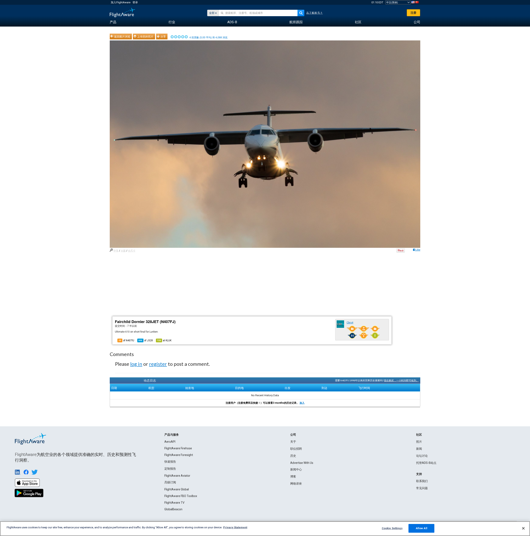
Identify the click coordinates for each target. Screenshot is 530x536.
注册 (413, 12)
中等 (115, 250)
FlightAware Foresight (178, 455)
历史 (293, 455)
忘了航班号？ (314, 12)
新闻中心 (296, 469)
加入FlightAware (120, 2)
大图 (123, 250)
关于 (293, 441)
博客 (293, 476)
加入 (302, 402)
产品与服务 (171, 434)
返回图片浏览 (122, 36)
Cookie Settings (392, 528)
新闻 (419, 448)
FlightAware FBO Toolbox (180, 496)
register (158, 364)
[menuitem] (113, 22)
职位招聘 (296, 448)
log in (136, 364)
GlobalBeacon (173, 509)
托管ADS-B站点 (426, 462)
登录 (135, 2)
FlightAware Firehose (178, 448)
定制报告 (170, 468)
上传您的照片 (145, 36)
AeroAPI (169, 441)
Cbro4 (350, 322)
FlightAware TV (174, 502)
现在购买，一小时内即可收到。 (401, 380)
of (146, 340)
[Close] (523, 528)
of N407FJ (126, 340)
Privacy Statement (235, 527)
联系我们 (422, 481)
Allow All (421, 528)
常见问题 (422, 488)
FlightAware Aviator (177, 475)
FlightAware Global (176, 489)
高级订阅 (170, 482)
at (164, 340)
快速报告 (170, 461)
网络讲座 (296, 483)
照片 (419, 441)
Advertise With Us (301, 462)
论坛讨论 (422, 455)
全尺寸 (131, 250)
